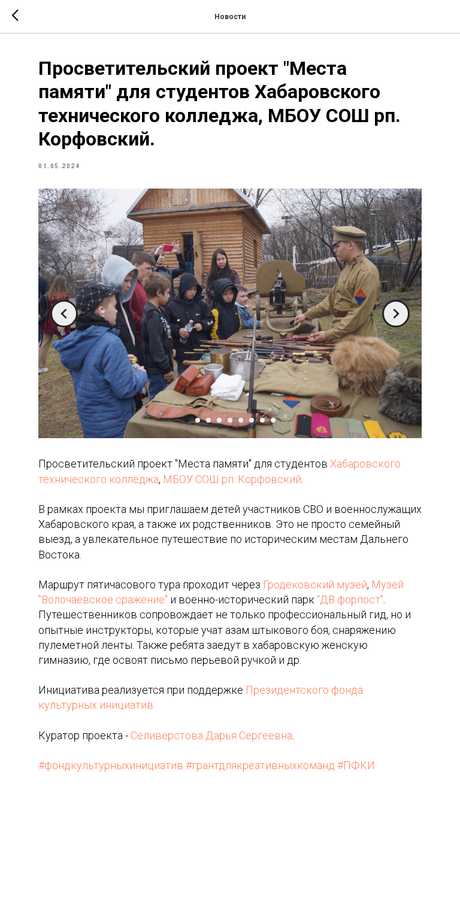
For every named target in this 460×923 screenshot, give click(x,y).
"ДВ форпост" (350, 599)
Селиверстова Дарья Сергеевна (211, 735)
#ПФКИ (356, 765)
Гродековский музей (315, 584)
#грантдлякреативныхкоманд (260, 765)
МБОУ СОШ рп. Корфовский (232, 479)
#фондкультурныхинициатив (110, 765)
